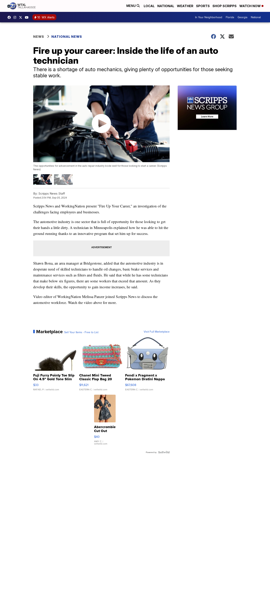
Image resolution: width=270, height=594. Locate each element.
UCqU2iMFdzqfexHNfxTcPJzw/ (27, 17)
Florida (230, 17)
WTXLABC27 (10, 17)
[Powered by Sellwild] (164, 452)
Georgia (242, 17)
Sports (203, 6)
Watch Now (250, 6)
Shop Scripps (224, 6)
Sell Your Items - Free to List (81, 332)
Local (149, 6)
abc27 (21, 17)
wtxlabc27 (15, 17)
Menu (131, 6)
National (165, 6)
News (38, 37)
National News (66, 37)
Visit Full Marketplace (157, 331)
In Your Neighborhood (208, 17)
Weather (185, 6)
